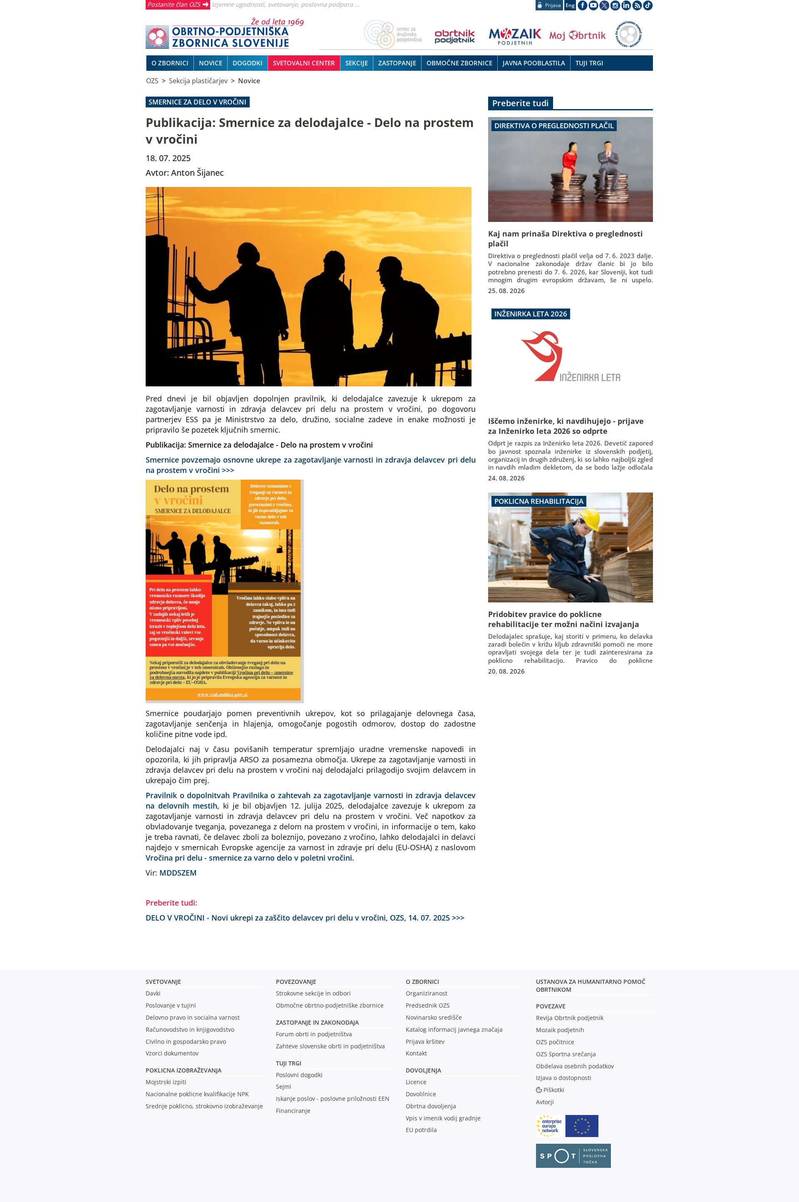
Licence (416, 1082)
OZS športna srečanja (566, 1054)
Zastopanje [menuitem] (397, 63)
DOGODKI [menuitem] (248, 63)
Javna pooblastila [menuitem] (534, 63)
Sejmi (283, 1086)
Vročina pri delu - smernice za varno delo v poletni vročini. (250, 857)
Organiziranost (426, 993)
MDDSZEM (178, 872)
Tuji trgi (288, 1063)
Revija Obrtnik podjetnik (569, 1018)
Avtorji (545, 1102)
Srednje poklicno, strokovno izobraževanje (204, 1106)
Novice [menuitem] (210, 63)
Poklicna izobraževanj (182, 1070)
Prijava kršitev (425, 1041)
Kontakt (416, 1053)
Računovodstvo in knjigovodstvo (190, 1029)
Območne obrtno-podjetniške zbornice (330, 1005)
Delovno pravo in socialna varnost (193, 1017)
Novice (249, 80)
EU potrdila (421, 1130)
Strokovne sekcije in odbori (313, 993)
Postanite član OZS (173, 4)
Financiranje (293, 1111)
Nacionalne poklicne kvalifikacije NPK (197, 1094)
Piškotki (553, 1090)
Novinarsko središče (434, 1017)
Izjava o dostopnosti (563, 1078)
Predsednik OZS (428, 1005)
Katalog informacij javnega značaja (454, 1029)
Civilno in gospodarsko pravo (186, 1041)
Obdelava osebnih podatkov (575, 1066)
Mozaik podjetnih (560, 1030)
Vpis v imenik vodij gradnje (443, 1118)
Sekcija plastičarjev (198, 80)
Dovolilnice (421, 1094)
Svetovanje (163, 981)
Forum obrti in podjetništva (314, 1034)
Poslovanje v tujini (171, 1005)
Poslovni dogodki (299, 1075)
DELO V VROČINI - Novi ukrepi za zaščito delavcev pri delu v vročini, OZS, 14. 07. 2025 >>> (305, 917)
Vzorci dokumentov (172, 1053)
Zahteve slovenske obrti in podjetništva (330, 1046)
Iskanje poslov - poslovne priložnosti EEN (333, 1098)
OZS (152, 80)
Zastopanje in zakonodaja (317, 1022)
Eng (570, 5)
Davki (153, 993)
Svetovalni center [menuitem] (304, 63)
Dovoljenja (423, 1070)
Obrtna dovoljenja (431, 1106)
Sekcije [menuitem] (356, 63)
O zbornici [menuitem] (170, 63)
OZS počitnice (555, 1042)
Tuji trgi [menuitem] (589, 63)
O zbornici (422, 981)
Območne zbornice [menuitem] (459, 63)
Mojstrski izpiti (166, 1082)
